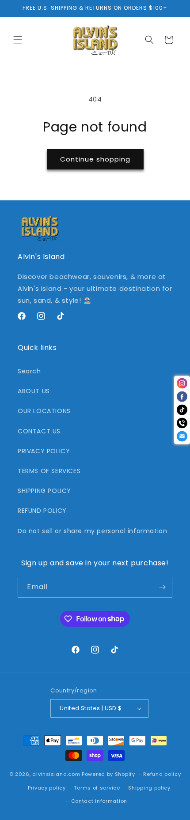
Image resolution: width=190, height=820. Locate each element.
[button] (17, 39)
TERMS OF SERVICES (49, 470)
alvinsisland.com (56, 774)
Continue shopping (95, 159)
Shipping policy (149, 787)
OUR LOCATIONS (44, 410)
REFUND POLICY (42, 510)
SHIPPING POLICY (44, 490)
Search (29, 371)
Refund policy (162, 774)
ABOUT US (34, 391)
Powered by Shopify (108, 774)
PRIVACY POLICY (44, 451)
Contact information (99, 801)
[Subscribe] (162, 587)
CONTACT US (39, 431)
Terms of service (97, 787)
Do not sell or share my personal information (92, 531)
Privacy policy (47, 787)
